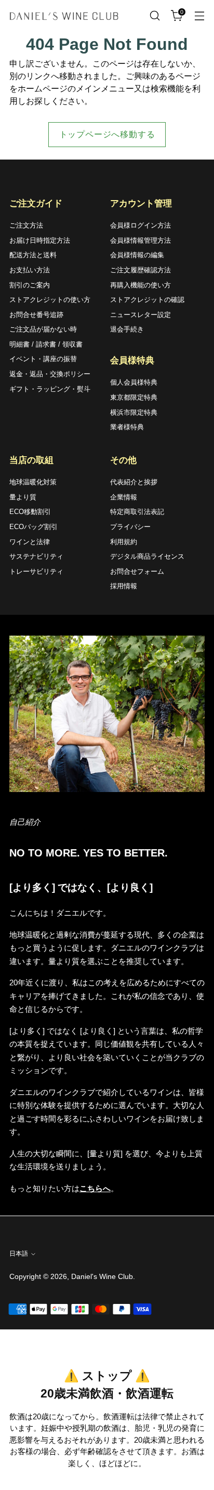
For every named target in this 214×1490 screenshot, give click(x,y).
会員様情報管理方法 (140, 240)
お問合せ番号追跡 (36, 315)
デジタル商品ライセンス (147, 556)
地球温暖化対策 (33, 482)
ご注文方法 (26, 225)
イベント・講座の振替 (43, 359)
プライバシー (130, 527)
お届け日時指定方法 (39, 240)
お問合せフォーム (137, 571)
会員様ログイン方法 (140, 225)
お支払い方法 (29, 270)
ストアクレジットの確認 (147, 300)
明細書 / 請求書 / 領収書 (46, 344)
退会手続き (127, 329)
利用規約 (123, 542)
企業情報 (123, 497)
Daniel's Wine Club (102, 1276)
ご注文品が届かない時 (43, 329)
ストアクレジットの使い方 (49, 300)
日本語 (18, 1253)
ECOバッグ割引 (33, 527)
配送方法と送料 (33, 255)
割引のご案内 (29, 285)
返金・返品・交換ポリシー (49, 374)
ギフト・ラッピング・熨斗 (49, 389)
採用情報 (123, 586)
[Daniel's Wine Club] (63, 16)
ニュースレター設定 (140, 315)
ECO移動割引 (30, 512)
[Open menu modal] (199, 16)
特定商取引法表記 (137, 512)
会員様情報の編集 (137, 255)
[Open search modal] (154, 16)
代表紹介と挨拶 (133, 482)
